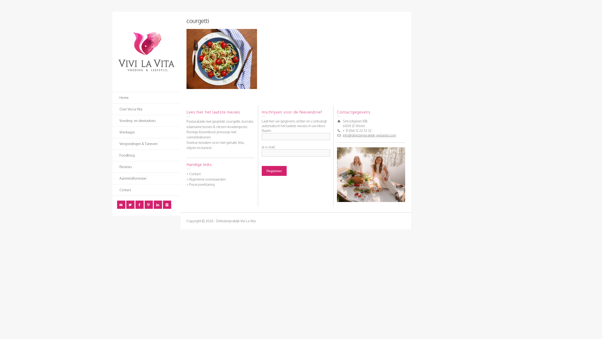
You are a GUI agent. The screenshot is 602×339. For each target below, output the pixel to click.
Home (124, 98)
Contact (125, 190)
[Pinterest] (149, 205)
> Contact (193, 174)
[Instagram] (167, 205)
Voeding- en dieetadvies (137, 121)
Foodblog (127, 155)
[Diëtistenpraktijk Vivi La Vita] (146, 51)
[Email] (121, 205)
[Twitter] (130, 205)
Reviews (125, 167)
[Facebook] (139, 205)
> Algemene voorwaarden (206, 179)
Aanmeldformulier (133, 178)
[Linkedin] (158, 205)
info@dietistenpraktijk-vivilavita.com (369, 135)
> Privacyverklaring (200, 184)
